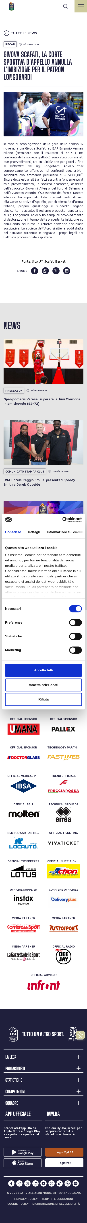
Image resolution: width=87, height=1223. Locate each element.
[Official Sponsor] (23, 729)
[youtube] (43, 1183)
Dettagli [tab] (34, 532)
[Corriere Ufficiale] (63, 900)
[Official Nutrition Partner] (63, 871)
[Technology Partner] (63, 757)
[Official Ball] (23, 814)
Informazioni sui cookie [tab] (65, 532)
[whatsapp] (45, 270)
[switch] (75, 622)
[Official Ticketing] (63, 843)
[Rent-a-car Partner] (23, 843)
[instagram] (19, 1183)
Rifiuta (43, 699)
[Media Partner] (23, 928)
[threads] (27, 1183)
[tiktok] (59, 1183)
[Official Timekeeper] (23, 871)
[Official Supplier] (23, 900)
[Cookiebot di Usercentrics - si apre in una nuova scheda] (62, 520)
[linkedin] (66, 270)
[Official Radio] (63, 956)
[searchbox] (43, 5)
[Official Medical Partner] (23, 786)
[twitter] (56, 270)
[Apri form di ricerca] (65, 6)
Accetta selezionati (43, 685)
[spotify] (75, 1183)
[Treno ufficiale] (63, 786)
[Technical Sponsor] (63, 814)
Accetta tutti (43, 670)
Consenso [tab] (13, 532)
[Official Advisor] (43, 985)
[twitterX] (51, 1183)
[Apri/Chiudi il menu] (81, 6)
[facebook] (34, 270)
